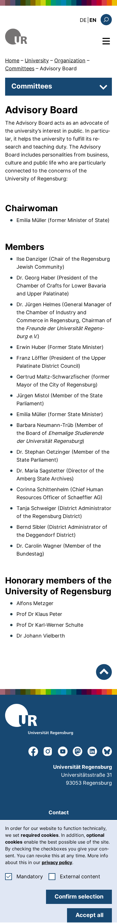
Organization (69, 60)
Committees (19, 68)
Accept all (89, 915)
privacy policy (57, 862)
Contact (59, 812)
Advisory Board (58, 68)
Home (12, 60)
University (37, 60)
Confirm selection (79, 896)
